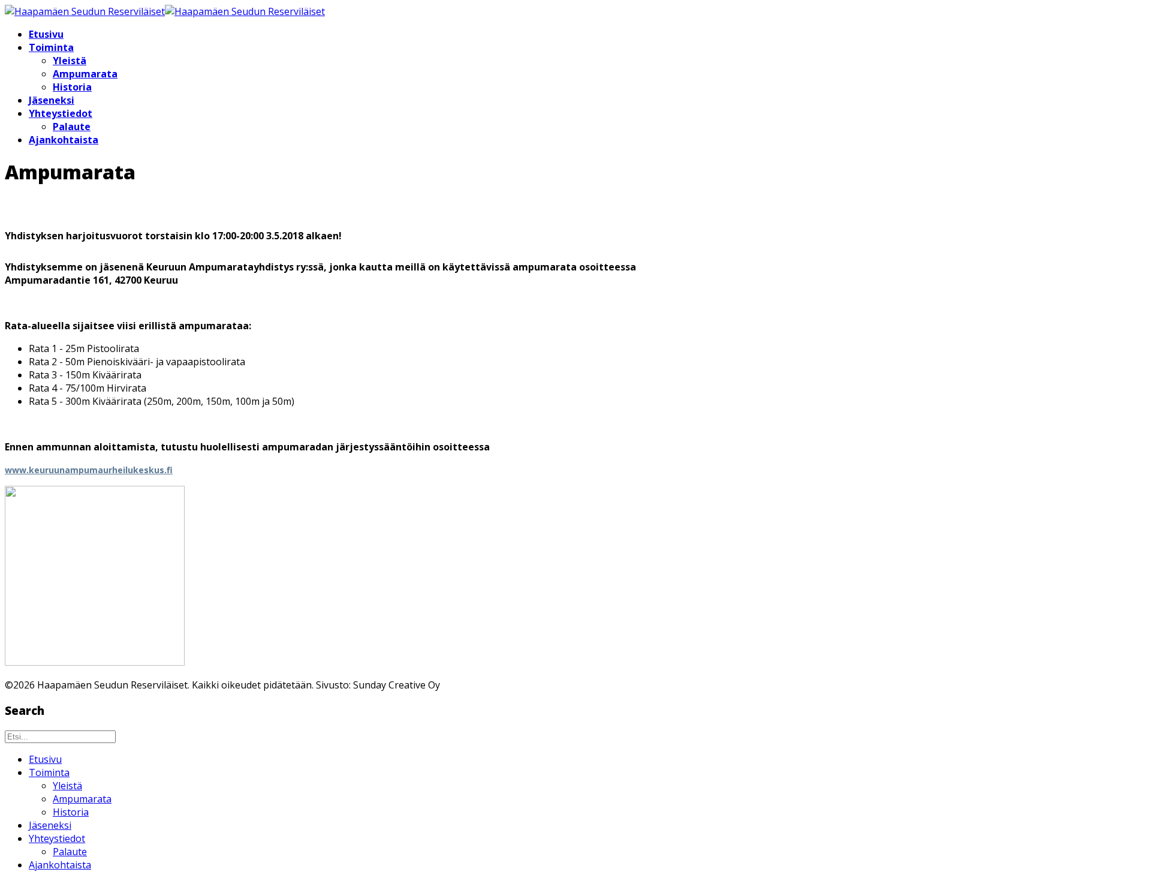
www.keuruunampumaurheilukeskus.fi (89, 470)
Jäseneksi (51, 100)
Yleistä (69, 60)
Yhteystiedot (60, 113)
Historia (72, 87)
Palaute (72, 126)
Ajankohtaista (63, 139)
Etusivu (46, 34)
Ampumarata (85, 73)
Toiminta (51, 47)
